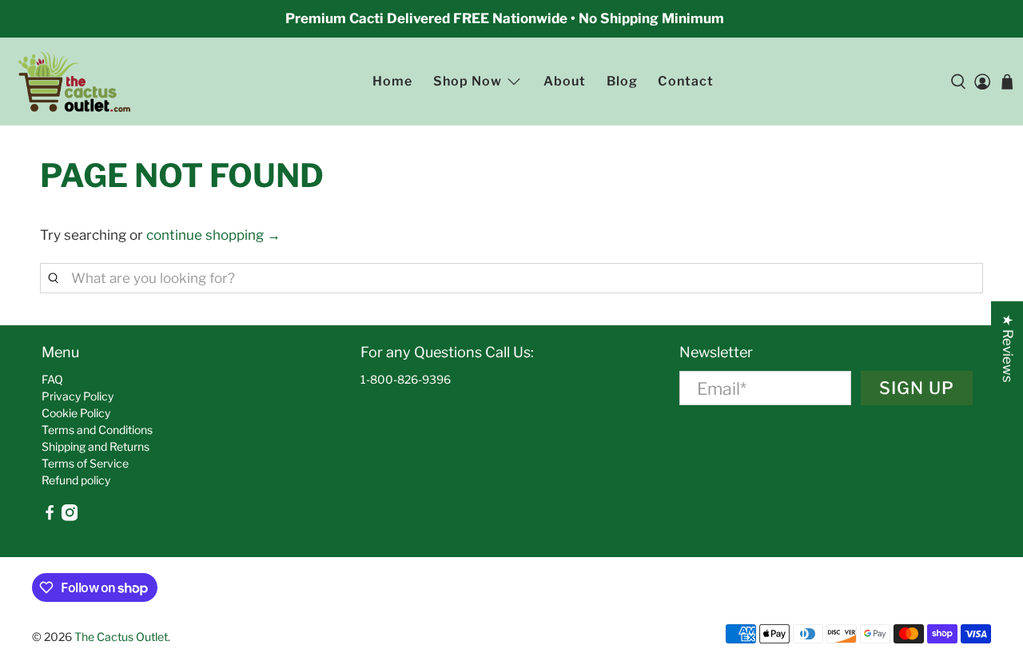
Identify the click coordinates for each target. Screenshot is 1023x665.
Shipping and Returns (95, 446)
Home (392, 81)
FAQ (52, 379)
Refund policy (76, 480)
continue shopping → (213, 235)
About (564, 81)
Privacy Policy (77, 396)
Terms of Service (85, 463)
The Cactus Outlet (121, 636)
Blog (622, 81)
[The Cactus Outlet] (74, 82)
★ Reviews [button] (1008, 348)
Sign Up (916, 387)
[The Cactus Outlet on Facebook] (50, 517)
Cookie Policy (76, 413)
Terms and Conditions (97, 429)
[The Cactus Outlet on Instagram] (70, 517)
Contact (686, 81)
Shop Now (467, 81)
